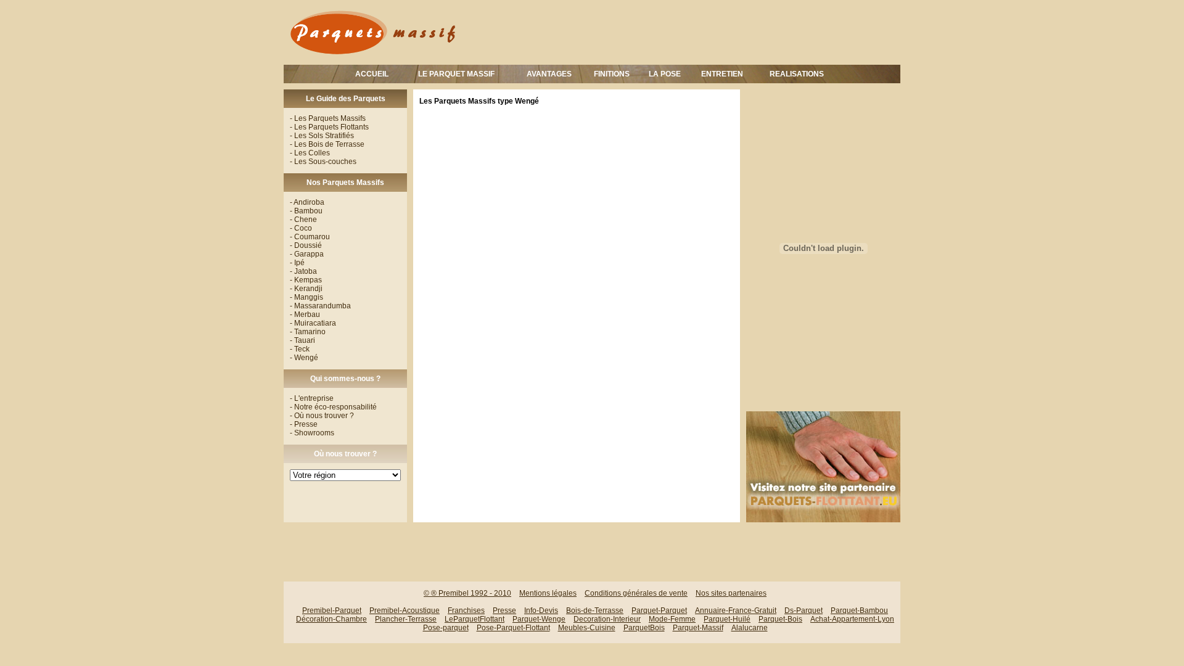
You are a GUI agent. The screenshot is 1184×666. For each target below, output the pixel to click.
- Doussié (306, 245)
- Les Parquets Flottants (329, 127)
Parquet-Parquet (659, 610)
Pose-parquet (446, 627)
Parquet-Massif (698, 627)
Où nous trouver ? (345, 454)
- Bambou (306, 211)
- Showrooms (312, 433)
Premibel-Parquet (331, 610)
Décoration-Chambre (331, 619)
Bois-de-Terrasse (594, 610)
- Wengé (304, 357)
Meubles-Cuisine (586, 627)
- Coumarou (310, 236)
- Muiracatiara (313, 323)
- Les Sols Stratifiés (322, 135)
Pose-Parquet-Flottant (513, 627)
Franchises (466, 610)
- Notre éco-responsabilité (333, 407)
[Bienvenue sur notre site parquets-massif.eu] (373, 56)
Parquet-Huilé (727, 619)
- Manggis (306, 297)
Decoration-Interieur (607, 619)
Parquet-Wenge (538, 619)
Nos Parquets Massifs (345, 182)
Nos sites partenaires (731, 593)
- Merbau (305, 314)
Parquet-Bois (780, 619)
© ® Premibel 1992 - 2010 (467, 593)
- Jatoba (303, 271)
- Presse (304, 424)
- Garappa (307, 254)
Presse (504, 610)
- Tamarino (308, 331)
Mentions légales (548, 593)
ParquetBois (644, 627)
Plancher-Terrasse (406, 619)
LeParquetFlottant (474, 619)
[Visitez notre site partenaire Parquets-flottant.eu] (823, 520)
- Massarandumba (320, 306)
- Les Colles (310, 153)
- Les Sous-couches (323, 161)
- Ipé (297, 262)
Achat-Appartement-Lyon (852, 619)
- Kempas (306, 280)
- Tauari (302, 340)
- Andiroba (307, 202)
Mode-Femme (672, 619)
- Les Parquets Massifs (328, 118)
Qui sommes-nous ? (345, 378)
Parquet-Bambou (859, 610)
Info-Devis (541, 610)
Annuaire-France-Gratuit (735, 610)
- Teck (300, 349)
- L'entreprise (312, 398)
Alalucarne (749, 627)
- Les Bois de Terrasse (327, 144)
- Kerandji (306, 288)
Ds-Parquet (803, 610)
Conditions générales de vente (636, 593)
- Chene (303, 219)
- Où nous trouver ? (322, 415)
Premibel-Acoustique (404, 610)
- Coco (301, 228)
